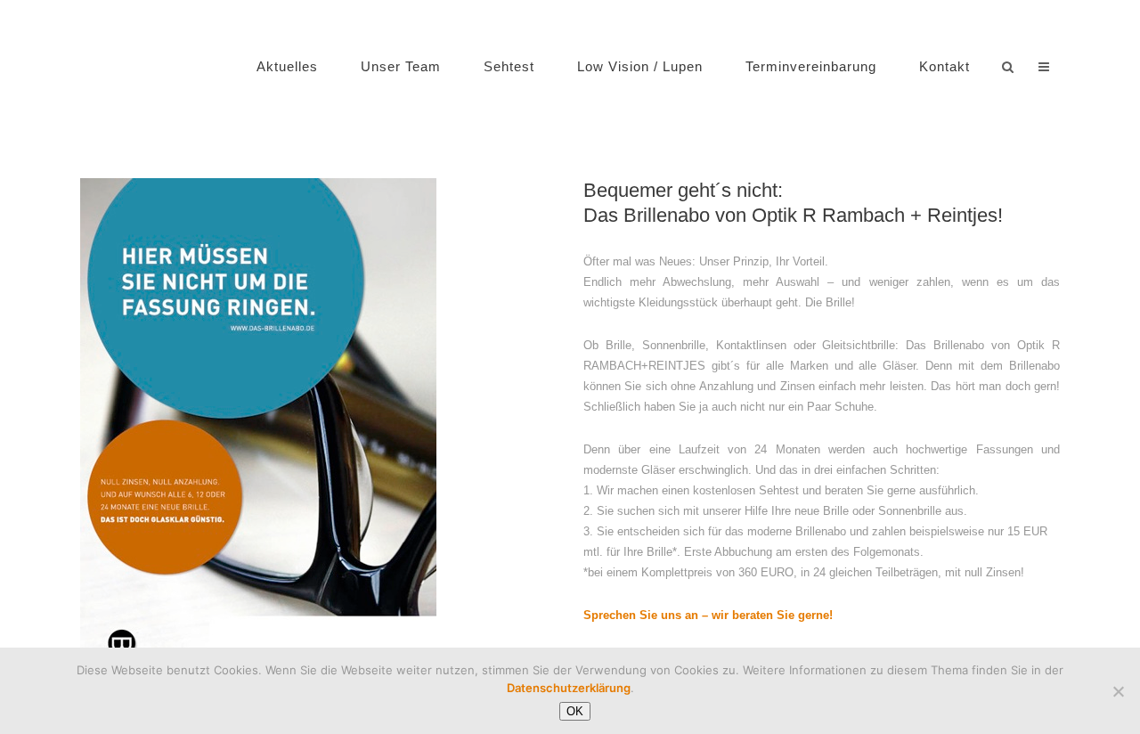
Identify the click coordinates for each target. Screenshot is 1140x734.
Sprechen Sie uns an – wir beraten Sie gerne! (708, 615)
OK (574, 711)
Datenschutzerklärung (569, 688)
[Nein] (1118, 691)
